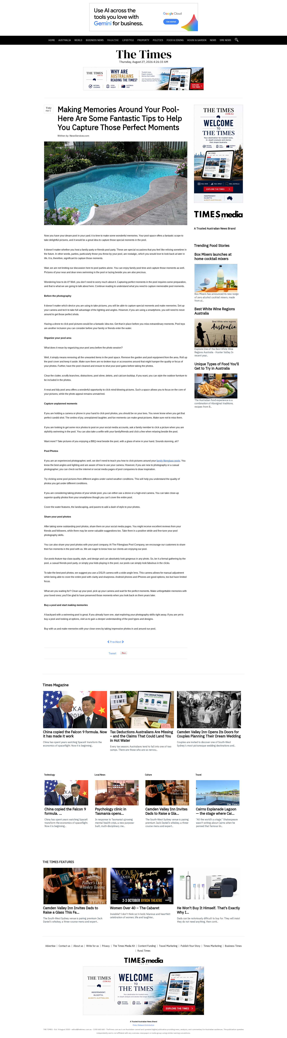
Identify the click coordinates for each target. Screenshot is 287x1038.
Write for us (92, 945)
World (78, 40)
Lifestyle (128, 40)
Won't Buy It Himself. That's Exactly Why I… (208, 910)
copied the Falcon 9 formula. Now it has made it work (75, 734)
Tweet (112, 653)
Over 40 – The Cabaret (134, 907)
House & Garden (196, 40)
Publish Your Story (190, 945)
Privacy (106, 945)
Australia (64, 40)
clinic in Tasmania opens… (110, 811)
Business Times (233, 945)
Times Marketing (212, 945)
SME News (225, 40)
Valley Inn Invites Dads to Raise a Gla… (166, 811)
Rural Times (143, 950)
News (213, 40)
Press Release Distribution (143, 1025)
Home (51, 40)
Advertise (50, 945)
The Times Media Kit (124, 945)
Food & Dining (175, 40)
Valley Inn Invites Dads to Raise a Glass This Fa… (70, 910)
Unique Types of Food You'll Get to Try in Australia (216, 366)
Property (143, 40)
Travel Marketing (168, 945)
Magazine (113, 40)
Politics (158, 40)
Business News (95, 40)
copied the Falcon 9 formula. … (65, 811)
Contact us (64, 945)
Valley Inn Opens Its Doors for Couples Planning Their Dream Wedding (209, 734)
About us (78, 945)
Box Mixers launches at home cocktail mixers (213, 256)
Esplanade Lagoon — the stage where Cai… (216, 811)
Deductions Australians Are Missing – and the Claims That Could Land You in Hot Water (141, 736)
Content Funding (147, 945)
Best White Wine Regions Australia (214, 311)
